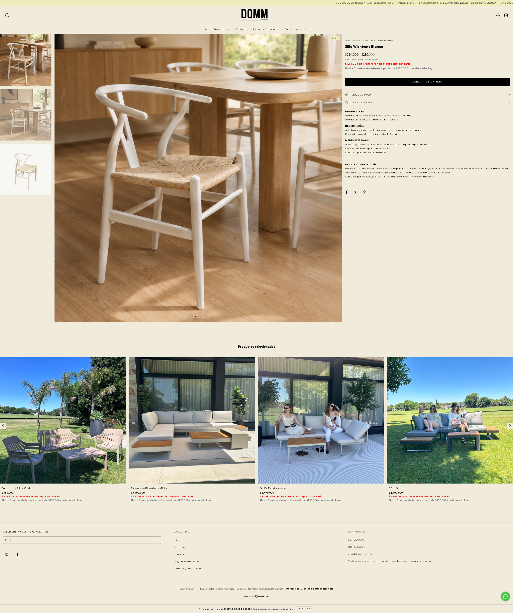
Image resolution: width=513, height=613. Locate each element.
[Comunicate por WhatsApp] (505, 596)
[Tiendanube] (256, 596)
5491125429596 (356, 539)
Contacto (240, 29)
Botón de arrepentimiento (318, 589)
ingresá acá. (293, 589)
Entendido (305, 609)
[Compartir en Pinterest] (364, 191)
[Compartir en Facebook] (347, 191)
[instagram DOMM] (7, 554)
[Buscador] (7, 15)
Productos (219, 29)
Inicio (204, 29)
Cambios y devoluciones (298, 29)
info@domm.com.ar (360, 553)
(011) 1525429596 (357, 546)
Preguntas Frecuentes (265, 29)
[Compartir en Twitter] (356, 191)
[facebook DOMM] (17, 554)
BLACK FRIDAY (361, 40)
